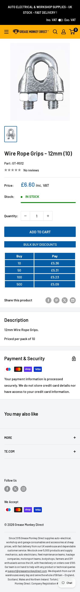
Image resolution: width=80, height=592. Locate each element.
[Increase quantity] (48, 215)
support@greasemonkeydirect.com (27, 570)
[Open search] (55, 31)
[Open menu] (6, 32)
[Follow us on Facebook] (7, 489)
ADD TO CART (40, 232)
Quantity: (11, 216)
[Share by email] (73, 300)
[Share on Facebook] (48, 300)
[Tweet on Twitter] (65, 300)
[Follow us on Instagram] (23, 489)
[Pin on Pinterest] (57, 300)
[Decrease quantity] (25, 215)
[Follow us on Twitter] (15, 489)
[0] (72, 31)
